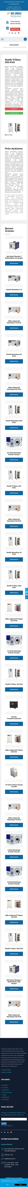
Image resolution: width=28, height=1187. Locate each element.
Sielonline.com (15, 29)
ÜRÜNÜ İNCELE (14, 263)
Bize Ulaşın (5, 1099)
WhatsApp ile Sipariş (14, 113)
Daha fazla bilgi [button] (15, 1181)
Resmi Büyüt (9, 135)
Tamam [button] (20, 1184)
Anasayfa (5, 47)
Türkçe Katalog (15, 21)
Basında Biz (5, 1090)
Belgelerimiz (5, 1097)
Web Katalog (14, 109)
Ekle (4, 1123)
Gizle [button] (7, 1184)
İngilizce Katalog (15, 23)
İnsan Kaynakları (7, 1092)
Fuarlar (4, 1094)
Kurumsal (5, 1087)
